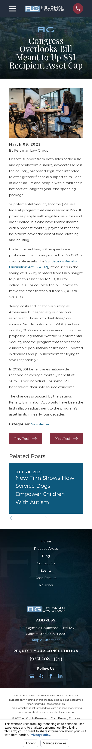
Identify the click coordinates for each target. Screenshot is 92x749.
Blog (46, 556)
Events (45, 570)
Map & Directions (46, 640)
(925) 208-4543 (46, 658)
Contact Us (46, 563)
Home (46, 541)
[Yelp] (41, 676)
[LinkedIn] (60, 676)
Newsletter (40, 424)
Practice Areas (46, 549)
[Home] (44, 9)
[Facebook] (50, 676)
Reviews (46, 585)
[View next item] (46, 518)
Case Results (46, 578)
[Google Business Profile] (32, 676)
